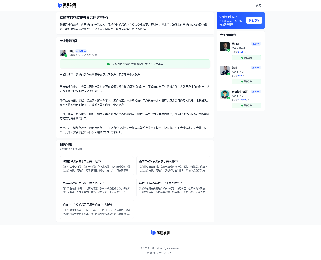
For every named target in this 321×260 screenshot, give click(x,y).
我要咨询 (254, 20)
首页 (258, 5)
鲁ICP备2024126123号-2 (160, 252)
